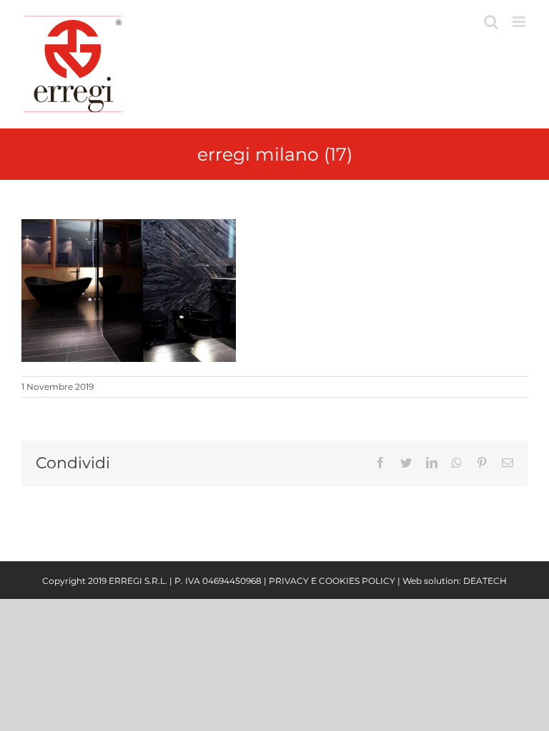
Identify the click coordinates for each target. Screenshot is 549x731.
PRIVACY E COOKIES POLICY (332, 580)
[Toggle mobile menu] (520, 21)
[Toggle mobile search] (491, 21)
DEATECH (485, 580)
